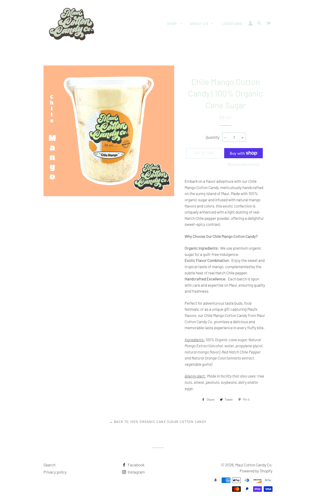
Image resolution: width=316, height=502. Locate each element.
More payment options (243, 164)
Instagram (136, 472)
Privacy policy (55, 472)
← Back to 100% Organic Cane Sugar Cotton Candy (157, 422)
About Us (200, 24)
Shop (172, 24)
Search (49, 464)
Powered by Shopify (256, 470)
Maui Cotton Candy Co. (254, 464)
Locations (232, 24)
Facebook (135, 464)
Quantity (212, 137)
